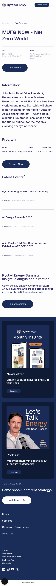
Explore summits (18, 304)
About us (7, 533)
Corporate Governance (15, 527)
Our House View (8, 560)
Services (7, 521)
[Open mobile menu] (52, 4)
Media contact (7, 553)
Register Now (16, 164)
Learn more (15, 68)
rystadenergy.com (28, 582)
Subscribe (13, 391)
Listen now (14, 472)
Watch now (14, 500)
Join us (4, 550)
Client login (6, 563)
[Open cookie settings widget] (4, 581)
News (5, 514)
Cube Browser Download (11, 557)
